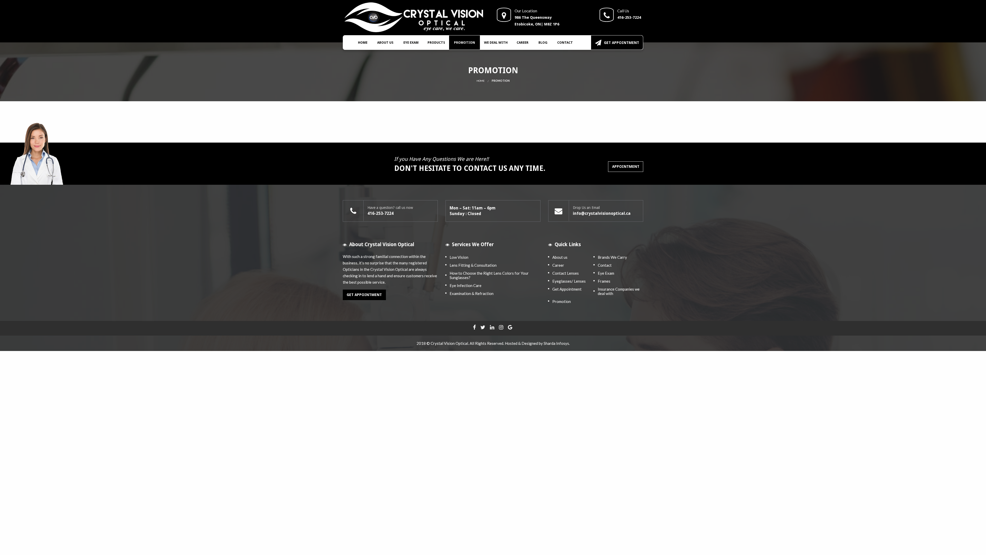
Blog (542, 42)
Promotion (464, 42)
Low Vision (459, 257)
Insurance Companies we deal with (619, 291)
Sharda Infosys (556, 343)
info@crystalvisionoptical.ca (602, 213)
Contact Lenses (565, 273)
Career (522, 42)
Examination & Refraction (472, 293)
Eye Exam (411, 42)
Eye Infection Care (465, 285)
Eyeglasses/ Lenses (569, 281)
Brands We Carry (612, 257)
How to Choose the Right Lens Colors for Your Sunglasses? (489, 275)
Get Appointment (621, 43)
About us (385, 42)
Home (362, 42)
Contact (565, 42)
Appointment (625, 166)
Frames (604, 281)
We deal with (496, 42)
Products (436, 42)
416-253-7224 (629, 17)
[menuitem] (362, 42)
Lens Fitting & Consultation (473, 265)
